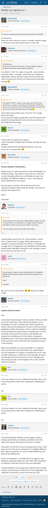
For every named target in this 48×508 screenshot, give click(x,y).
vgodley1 (6, 13)
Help (34, 500)
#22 (45, 56)
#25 (45, 163)
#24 (45, 136)
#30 (45, 404)
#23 (45, 95)
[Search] (45, 2)
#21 (45, 26)
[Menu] (3, 2)
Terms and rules (15, 500)
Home (40, 500)
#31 (45, 434)
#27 (45, 264)
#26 (45, 213)
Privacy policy (26, 500)
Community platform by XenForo (19, 504)
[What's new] (41, 2)
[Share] (42, 26)
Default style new (9, 497)
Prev (23, 477)
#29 (45, 375)
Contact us (5, 500)
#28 (45, 307)
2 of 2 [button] (30, 477)
